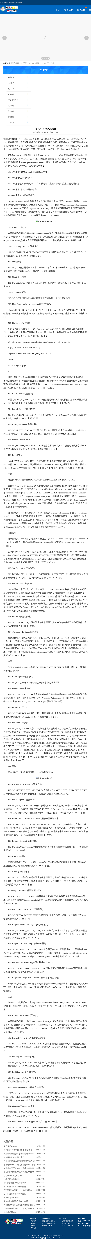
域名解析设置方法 (11, 1212)
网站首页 (15, 63)
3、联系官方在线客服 (66, 1225)
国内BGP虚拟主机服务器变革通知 (18, 1150)
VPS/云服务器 (13, 100)
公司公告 (11, 83)
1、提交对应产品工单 (66, 1221)
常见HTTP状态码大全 (13, 1175)
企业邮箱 (11, 117)
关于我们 (33, 1221)
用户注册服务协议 (11, 1146)
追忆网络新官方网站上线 (14, 1157)
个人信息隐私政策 (11, 1197)
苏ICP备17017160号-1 (35, 1236)
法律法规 (11, 122)
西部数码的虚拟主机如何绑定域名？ (19, 1190)
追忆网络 (43, 1238)
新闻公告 (33, 1228)
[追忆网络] (9, 9)
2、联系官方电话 (65, 1223)
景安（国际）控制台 (48, 1223)
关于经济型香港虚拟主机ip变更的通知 (19, 1204)
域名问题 (11, 94)
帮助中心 (27, 63)
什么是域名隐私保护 (12, 1179)
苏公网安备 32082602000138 (53, 1236)
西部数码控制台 (47, 1225)
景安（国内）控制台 (48, 1221)
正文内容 (51, 63)
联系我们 (33, 1223)
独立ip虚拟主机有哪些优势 (15, 1186)
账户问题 (11, 105)
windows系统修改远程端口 (15, 1193)
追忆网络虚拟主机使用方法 (15, 1182)
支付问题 (11, 111)
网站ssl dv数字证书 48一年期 (16, 1201)
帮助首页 (11, 77)
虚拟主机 (39, 63)
